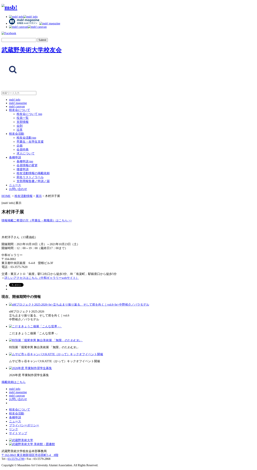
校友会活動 (16, 133)
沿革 (20, 129)
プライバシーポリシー (24, 425)
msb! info (14, 99)
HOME (6, 196)
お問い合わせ (18, 189)
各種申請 (15, 157)
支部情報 (23, 121)
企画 (20, 145)
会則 (20, 125)
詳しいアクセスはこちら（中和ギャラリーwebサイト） (42, 277)
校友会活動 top (26, 137)
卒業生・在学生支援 (30, 141)
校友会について (19, 110)
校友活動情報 (23, 196)
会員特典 (23, 149)
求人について (26, 153)
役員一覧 (23, 117)
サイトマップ (18, 433)
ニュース (15, 185)
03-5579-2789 (16, 458)
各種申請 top (25, 161)
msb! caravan (17, 106)
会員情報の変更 (27, 165)
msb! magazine (18, 103)
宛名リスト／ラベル (30, 177)
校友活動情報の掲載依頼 (33, 173)
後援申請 (23, 169)
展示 (39, 196)
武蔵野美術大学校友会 (32, 49)
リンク (13, 429)
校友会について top (29, 114)
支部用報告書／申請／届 (33, 181)
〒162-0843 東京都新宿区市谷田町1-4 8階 (30, 455)
